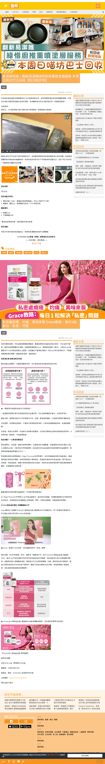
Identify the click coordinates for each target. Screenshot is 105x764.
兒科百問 (40, 734)
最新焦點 (40, 719)
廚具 (11, 253)
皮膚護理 (62, 734)
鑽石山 (44, 253)
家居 (4, 253)
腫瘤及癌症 (74, 732)
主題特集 (25, 12)
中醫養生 (65, 732)
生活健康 (57, 732)
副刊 (41, 12)
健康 (7, 12)
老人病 (55, 734)
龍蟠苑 (19, 253)
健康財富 (49, 12)
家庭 (4, 87)
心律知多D (74, 12)
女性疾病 (48, 734)
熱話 (51, 719)
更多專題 (70, 734)
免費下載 (36, 243)
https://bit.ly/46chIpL (18, 678)
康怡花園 (28, 253)
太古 (36, 253)
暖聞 (55, 719)
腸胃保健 (90, 732)
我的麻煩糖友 (61, 12)
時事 (34, 12)
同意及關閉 (84, 756)
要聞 (46, 719)
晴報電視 (15, 12)
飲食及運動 (49, 732)
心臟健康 (82, 732)
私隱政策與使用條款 (52, 755)
